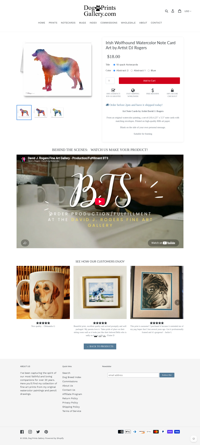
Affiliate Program (72, 394)
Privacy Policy (70, 402)
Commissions (69, 381)
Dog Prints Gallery (36, 438)
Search (66, 373)
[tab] (95, 336)
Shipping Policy (71, 406)
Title (108, 64)
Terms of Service (71, 411)
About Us (67, 385)
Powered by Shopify (54, 438)
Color (108, 70)
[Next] (178, 302)
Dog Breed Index (71, 377)
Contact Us (68, 389)
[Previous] (22, 302)
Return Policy (70, 398)
